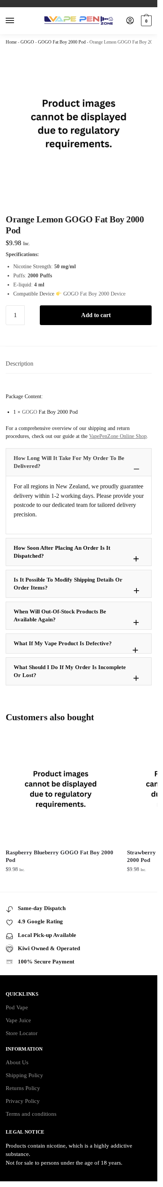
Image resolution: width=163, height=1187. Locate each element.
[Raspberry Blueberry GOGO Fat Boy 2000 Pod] (61, 789)
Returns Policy (23, 1088)
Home (11, 42)
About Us (17, 1062)
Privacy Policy (23, 1101)
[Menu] (17, 21)
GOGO (27, 42)
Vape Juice (18, 1020)
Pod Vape (17, 1007)
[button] (79, 462)
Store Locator (22, 1033)
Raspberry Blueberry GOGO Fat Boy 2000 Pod (59, 856)
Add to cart (96, 315)
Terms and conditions (31, 1114)
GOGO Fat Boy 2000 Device (94, 294)
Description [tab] (19, 363)
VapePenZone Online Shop (118, 436)
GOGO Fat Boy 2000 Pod (62, 42)
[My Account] (130, 21)
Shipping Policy (24, 1075)
